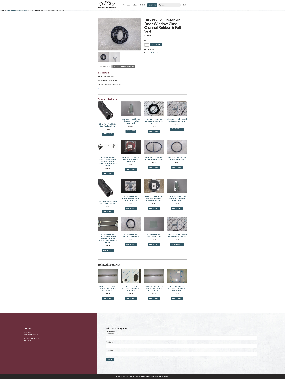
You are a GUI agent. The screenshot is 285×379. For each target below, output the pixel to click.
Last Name (109, 350)
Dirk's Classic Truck (108, 4)
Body (25, 10)
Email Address (111, 334)
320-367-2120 (31, 340)
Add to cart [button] (107, 134)
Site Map (148, 376)
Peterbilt (13, 10)
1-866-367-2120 (34, 338)
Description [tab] (105, 66)
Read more (131, 131)
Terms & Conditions (163, 376)
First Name (109, 342)
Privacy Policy (154, 376)
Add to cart (156, 45)
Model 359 (20, 10)
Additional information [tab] (124, 66)
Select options (176, 129)
